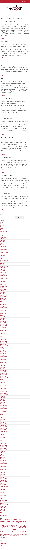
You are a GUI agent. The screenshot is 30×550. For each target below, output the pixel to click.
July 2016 (2, 364)
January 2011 (3, 462)
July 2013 (2, 416)
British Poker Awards (7, 138)
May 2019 (2, 318)
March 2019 (3, 319)
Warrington (10, 534)
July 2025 (2, 255)
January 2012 (3, 443)
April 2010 (2, 475)
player (15, 530)
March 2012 (3, 440)
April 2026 (2, 243)
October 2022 (3, 277)
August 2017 (3, 347)
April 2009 (2, 494)
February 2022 (3, 286)
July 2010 (2, 471)
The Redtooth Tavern (7, 175)
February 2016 (3, 370)
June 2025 (2, 257)
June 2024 (2, 263)
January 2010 (3, 480)
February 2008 (3, 515)
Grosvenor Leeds (8, 524)
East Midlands (18, 521)
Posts (2, 542)
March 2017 (3, 351)
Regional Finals (3, 231)
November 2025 (3, 249)
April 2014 (2, 402)
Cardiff (11, 519)
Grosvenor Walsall (22, 526)
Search (1, 214)
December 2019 (3, 307)
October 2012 (3, 429)
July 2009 (2, 489)
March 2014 (3, 403)
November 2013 (3, 410)
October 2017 (3, 344)
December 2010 (3, 463)
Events (1, 222)
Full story (3, 38)
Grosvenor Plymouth (4, 526)
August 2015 (3, 379)
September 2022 (4, 278)
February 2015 (3, 387)
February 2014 (3, 405)
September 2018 (4, 329)
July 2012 (2, 434)
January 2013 (3, 425)
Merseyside (10, 527)
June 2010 (2, 472)
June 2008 (2, 509)
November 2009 (3, 483)
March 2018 (3, 336)
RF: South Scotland (6, 98)
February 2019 (3, 321)
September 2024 (4, 260)
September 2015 (4, 377)
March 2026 (3, 244)
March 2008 (3, 514)
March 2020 (3, 303)
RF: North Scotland (6, 118)
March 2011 (2, 458)
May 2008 (2, 510)
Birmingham (7, 519)
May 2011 (2, 455)
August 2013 (3, 414)
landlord (2, 528)
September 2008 (4, 504)
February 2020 (3, 304)
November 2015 (3, 374)
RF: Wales (4, 79)
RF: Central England (7, 41)
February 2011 (3, 460)
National (14, 527)
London (6, 527)
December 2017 (3, 341)
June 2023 (2, 269)
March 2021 (3, 293)
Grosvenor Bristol (8, 522)
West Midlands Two (11, 535)
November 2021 (3, 287)
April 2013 (2, 420)
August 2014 (3, 396)
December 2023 (3, 264)
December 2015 (3, 373)
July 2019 (2, 315)
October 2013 (3, 411)
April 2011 (2, 457)
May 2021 (2, 292)
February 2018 (3, 338)
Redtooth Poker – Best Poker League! (12, 61)
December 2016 (3, 356)
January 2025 (3, 258)
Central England (17, 519)
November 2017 (3, 342)
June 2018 (2, 333)
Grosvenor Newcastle (10, 525)
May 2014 (2, 400)
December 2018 (3, 324)
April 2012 (2, 439)
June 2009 (2, 491)
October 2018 (3, 327)
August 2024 (3, 261)
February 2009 (3, 497)
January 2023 (3, 274)
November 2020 (3, 295)
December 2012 (3, 426)
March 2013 (3, 422)
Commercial (4, 521)
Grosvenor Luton (17, 524)
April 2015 (2, 384)
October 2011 (3, 448)
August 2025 (3, 254)
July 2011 (2, 452)
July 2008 (2, 507)
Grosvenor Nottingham (20, 525)
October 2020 (3, 296)
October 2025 (3, 251)
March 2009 (3, 495)
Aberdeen (2, 519)
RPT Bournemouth (6, 157)
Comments (3, 543)
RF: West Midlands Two (8, 21)
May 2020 (2, 299)
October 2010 (3, 466)
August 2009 (3, 488)
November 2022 (3, 275)
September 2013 (4, 413)
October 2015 (3, 376)
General (2, 225)
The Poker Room (22, 533)
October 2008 (3, 503)
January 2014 (3, 407)
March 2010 (3, 477)
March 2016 (3, 368)
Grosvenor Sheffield (14, 526)
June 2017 (2, 348)
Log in (1, 545)
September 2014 (4, 394)
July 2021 (2, 290)
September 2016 (4, 361)
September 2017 (4, 345)
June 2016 (2, 365)
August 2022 (3, 280)
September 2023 (4, 266)
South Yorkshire (10, 533)
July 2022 (2, 281)
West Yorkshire (19, 535)
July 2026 (2, 238)
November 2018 (3, 325)
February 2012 (3, 442)
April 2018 (2, 335)
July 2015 (2, 381)
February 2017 (3, 353)
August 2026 (3, 237)
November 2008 (3, 501)
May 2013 (2, 419)
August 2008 (3, 506)
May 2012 (2, 437)
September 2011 (4, 449)
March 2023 (3, 272)
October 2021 (3, 289)
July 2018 (2, 332)
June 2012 (2, 436)
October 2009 (3, 484)
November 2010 (3, 465)
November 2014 (3, 391)
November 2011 (3, 446)
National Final (3, 226)
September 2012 (4, 431)
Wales (6, 534)
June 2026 (2, 240)
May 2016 (2, 367)
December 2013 (3, 408)
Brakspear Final (5, 193)
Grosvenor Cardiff (17, 522)
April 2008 (2, 512)
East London (12, 521)
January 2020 (3, 306)
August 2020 (3, 298)
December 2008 (3, 500)
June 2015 (2, 382)
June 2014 (2, 399)
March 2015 (3, 385)
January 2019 (3, 322)
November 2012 (3, 428)
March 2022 (3, 284)
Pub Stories (3, 229)
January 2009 (3, 498)
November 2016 (3, 358)
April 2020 (2, 301)
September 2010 (4, 468)
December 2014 (3, 390)
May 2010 (2, 474)
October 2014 (3, 393)
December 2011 (3, 445)
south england (16, 531)
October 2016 (3, 359)
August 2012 (3, 433)
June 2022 (2, 283)
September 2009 (4, 486)
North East (25, 527)
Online (1, 228)
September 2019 (4, 312)
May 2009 (2, 492)
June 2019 (2, 316)
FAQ (1, 223)
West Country (16, 534)
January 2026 (3, 246)
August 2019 (3, 313)
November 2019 (3, 309)
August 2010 (3, 469)
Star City (15, 533)
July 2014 (2, 397)
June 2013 (2, 417)
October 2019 (3, 310)
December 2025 (3, 248)
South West (3, 533)
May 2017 (2, 350)
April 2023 (2, 270)
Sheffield (11, 531)
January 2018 (3, 339)
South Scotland (23, 531)
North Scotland (3, 530)
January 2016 (3, 371)
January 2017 (3, 355)
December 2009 (3, 481)
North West (10, 530)
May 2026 (2, 241)
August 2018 (3, 330)
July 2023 (2, 267)
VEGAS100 (2, 233)
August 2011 (3, 451)
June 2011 (2, 454)
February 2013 (3, 423)
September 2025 (4, 252)
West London (22, 534)
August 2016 (3, 362)
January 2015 (3, 388)
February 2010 (3, 478)
